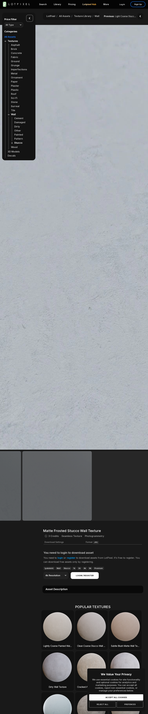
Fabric (14, 57)
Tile (13, 110)
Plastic (15, 89)
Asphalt (15, 44)
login (60, 557)
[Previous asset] (140, 16)
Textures (13, 41)
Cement (18, 118)
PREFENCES (130, 704)
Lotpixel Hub (89, 4)
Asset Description (56, 589)
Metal (14, 73)
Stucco (18, 142)
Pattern (18, 138)
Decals (12, 155)
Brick (14, 49)
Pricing (72, 4)
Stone (14, 102)
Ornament (17, 77)
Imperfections (19, 69)
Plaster (15, 85)
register (71, 557)
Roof (13, 93)
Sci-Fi (14, 98)
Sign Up (138, 4)
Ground (15, 61)
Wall (13, 114)
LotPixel (50, 16)
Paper (14, 81)
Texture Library (82, 16)
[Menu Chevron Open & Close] (29, 18)
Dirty (17, 126)
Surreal (15, 106)
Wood (14, 147)
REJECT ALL (102, 704)
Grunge (15, 65)
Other (17, 130)
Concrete (16, 53)
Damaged (19, 122)
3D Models (14, 151)
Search (43, 4)
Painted (18, 134)
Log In (122, 4)
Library (57, 4)
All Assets (10, 36)
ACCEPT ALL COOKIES (116, 697)
